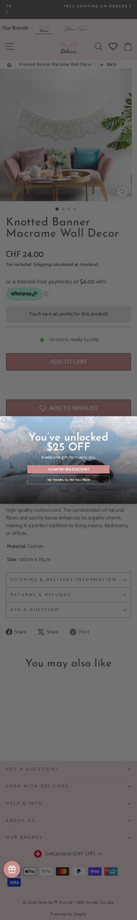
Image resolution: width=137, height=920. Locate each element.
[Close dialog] (4, 420)
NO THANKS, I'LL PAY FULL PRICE (68, 479)
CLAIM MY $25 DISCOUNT (68, 469)
